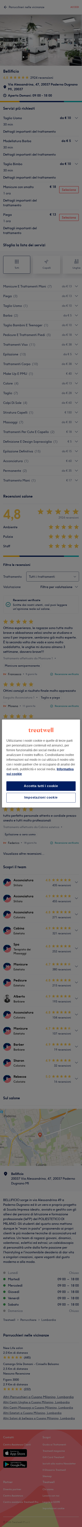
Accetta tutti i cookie (41, 786)
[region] (41, 763)
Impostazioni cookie (41, 797)
